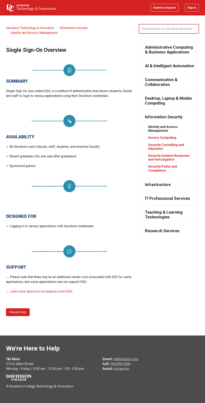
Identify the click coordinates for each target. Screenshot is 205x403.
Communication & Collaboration (161, 82)
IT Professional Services (167, 198)
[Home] (31, 8)
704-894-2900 (120, 364)
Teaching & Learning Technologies (164, 214)
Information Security (73, 28)
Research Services (162, 230)
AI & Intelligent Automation (169, 65)
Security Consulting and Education (166, 147)
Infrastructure (158, 184)
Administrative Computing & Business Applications (169, 49)
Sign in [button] (191, 7)
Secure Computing (162, 138)
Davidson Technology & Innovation (30, 28)
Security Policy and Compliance (162, 168)
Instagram (121, 368)
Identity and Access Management (34, 33)
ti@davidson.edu (126, 359)
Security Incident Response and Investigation (169, 157)
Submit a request (164, 7)
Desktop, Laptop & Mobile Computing (168, 101)
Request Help (17, 312)
